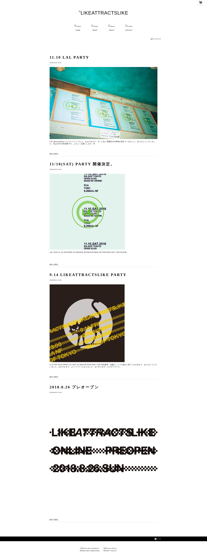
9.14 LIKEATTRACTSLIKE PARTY (88, 275)
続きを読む (54, 154)
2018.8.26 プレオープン (74, 387)
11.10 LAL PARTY (69, 57)
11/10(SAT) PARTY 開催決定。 (82, 164)
